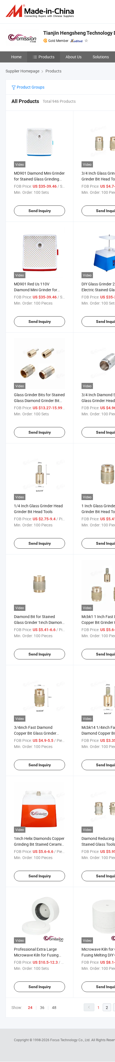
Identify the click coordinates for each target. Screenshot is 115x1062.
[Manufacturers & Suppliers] (41, 10)
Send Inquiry (39, 211)
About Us (74, 56)
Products (46, 56)
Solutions (101, 56)
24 (30, 1007)
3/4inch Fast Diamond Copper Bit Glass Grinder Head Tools (35, 733)
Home (16, 56)
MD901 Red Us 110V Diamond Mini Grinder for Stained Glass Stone (35, 289)
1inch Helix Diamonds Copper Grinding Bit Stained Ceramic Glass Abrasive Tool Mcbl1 (39, 844)
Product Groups (30, 87)
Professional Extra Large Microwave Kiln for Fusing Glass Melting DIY (36, 954)
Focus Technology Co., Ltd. (70, 1040)
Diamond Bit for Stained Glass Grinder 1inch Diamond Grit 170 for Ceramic (39, 622)
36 (42, 1007)
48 (54, 1007)
